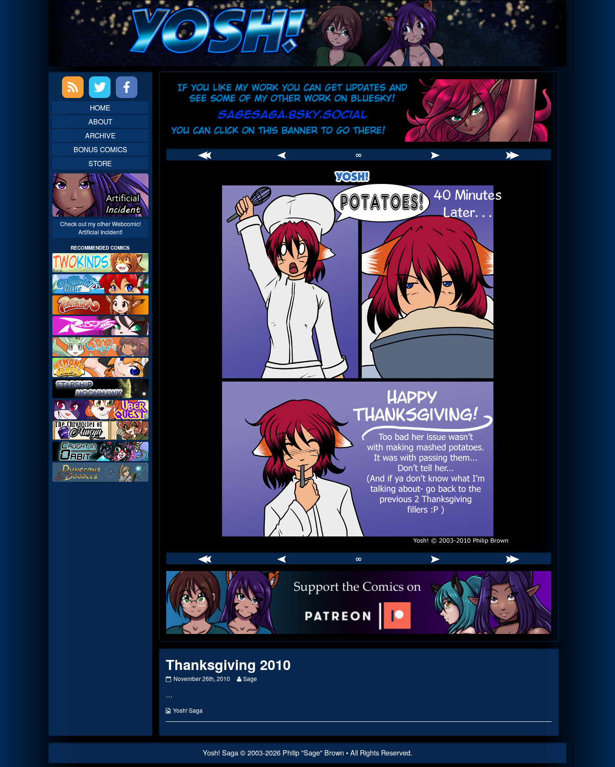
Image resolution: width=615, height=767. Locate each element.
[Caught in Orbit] (100, 450)
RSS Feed (73, 87)
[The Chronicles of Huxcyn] (100, 429)
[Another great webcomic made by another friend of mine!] (100, 283)
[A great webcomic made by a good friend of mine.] (100, 261)
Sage (250, 678)
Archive (100, 135)
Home (100, 107)
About (100, 121)
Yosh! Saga (188, 710)
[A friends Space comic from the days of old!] (100, 387)
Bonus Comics (100, 149)
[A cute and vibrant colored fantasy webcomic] (100, 346)
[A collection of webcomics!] (100, 366)
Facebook (126, 87)
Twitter (100, 87)
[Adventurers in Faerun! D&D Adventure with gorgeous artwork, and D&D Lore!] (100, 471)
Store (100, 163)
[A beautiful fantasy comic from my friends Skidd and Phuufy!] (100, 408)
